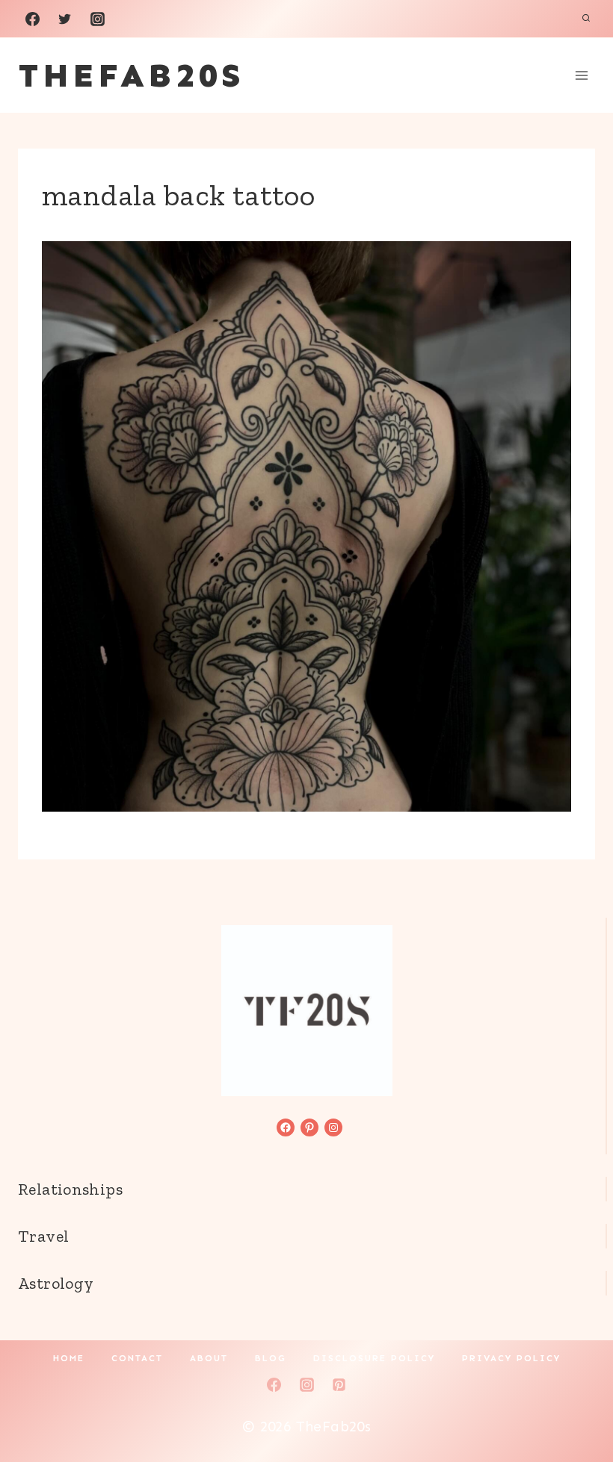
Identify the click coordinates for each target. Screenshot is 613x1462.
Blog (270, 1358)
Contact (137, 1358)
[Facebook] (32, 18)
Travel (43, 1236)
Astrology (55, 1283)
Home (68, 1358)
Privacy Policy (511, 1358)
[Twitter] (65, 18)
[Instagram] (97, 18)
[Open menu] (581, 75)
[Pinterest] (339, 1384)
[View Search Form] (586, 19)
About (209, 1358)
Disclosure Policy (374, 1358)
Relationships (70, 1189)
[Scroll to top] (576, 1403)
